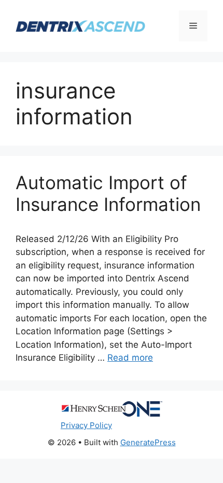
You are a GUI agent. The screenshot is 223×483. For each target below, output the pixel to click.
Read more (130, 357)
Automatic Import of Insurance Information (108, 193)
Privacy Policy (86, 425)
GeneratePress (148, 442)
